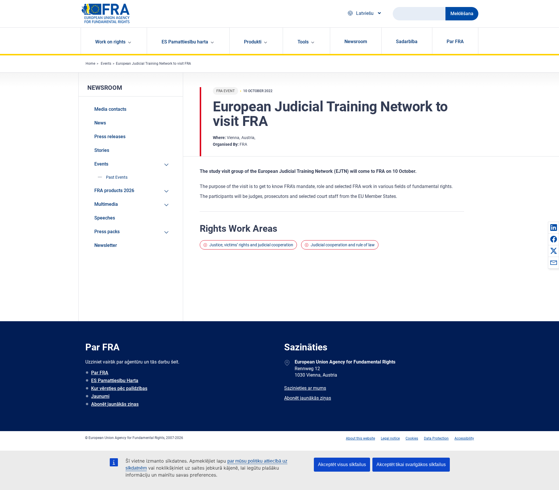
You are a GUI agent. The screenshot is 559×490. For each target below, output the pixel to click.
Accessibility (464, 438)
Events (106, 64)
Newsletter (105, 245)
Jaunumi (100, 396)
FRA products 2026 (114, 190)
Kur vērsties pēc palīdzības (119, 388)
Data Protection (436, 438)
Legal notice (390, 438)
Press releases (109, 136)
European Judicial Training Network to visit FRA (153, 64)
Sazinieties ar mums (305, 388)
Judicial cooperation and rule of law (343, 245)
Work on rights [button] (110, 42)
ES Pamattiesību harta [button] (185, 42)
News (100, 123)
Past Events (117, 177)
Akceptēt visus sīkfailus (342, 464)
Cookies (412, 438)
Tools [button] (303, 42)
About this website (360, 438)
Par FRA (455, 41)
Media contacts (110, 109)
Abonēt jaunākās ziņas (115, 404)
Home (90, 64)
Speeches (104, 218)
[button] (553, 227)
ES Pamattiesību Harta (114, 380)
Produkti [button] (252, 42)
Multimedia (106, 204)
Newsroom (355, 41)
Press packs (107, 231)
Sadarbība (407, 41)
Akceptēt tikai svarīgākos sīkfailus (411, 464)
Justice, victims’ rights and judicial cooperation (251, 245)
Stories (101, 150)
